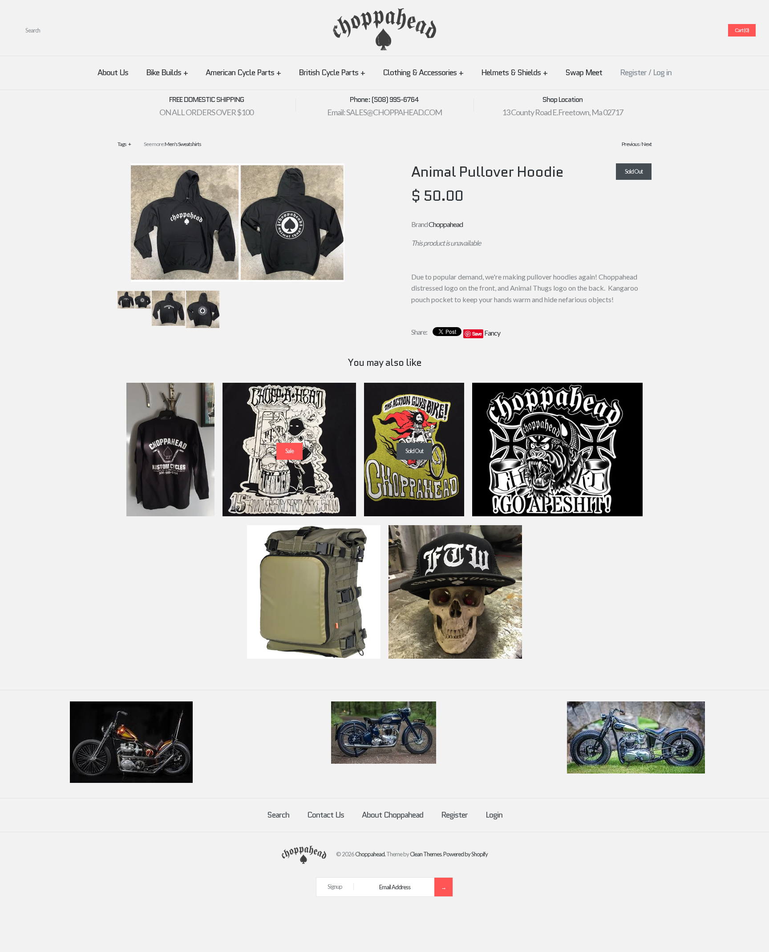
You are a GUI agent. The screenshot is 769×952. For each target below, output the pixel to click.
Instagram (698, 30)
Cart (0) (742, 30)
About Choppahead (392, 815)
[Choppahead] (384, 13)
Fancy (492, 332)
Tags (124, 144)
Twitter (666, 30)
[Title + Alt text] (131, 780)
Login (494, 815)
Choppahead (446, 224)
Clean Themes (425, 854)
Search (278, 815)
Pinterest (677, 30)
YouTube (709, 30)
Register (633, 72)
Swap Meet (583, 72)
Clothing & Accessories (423, 72)
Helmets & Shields (514, 72)
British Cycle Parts (332, 72)
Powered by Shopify (465, 854)
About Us (112, 72)
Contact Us (325, 815)
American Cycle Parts (243, 72)
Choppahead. (370, 854)
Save (477, 333)
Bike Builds (167, 72)
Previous (630, 144)
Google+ (687, 30)
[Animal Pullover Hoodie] (237, 169)
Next (647, 144)
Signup (335, 886)
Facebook (655, 30)
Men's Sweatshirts (183, 144)
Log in (662, 72)
